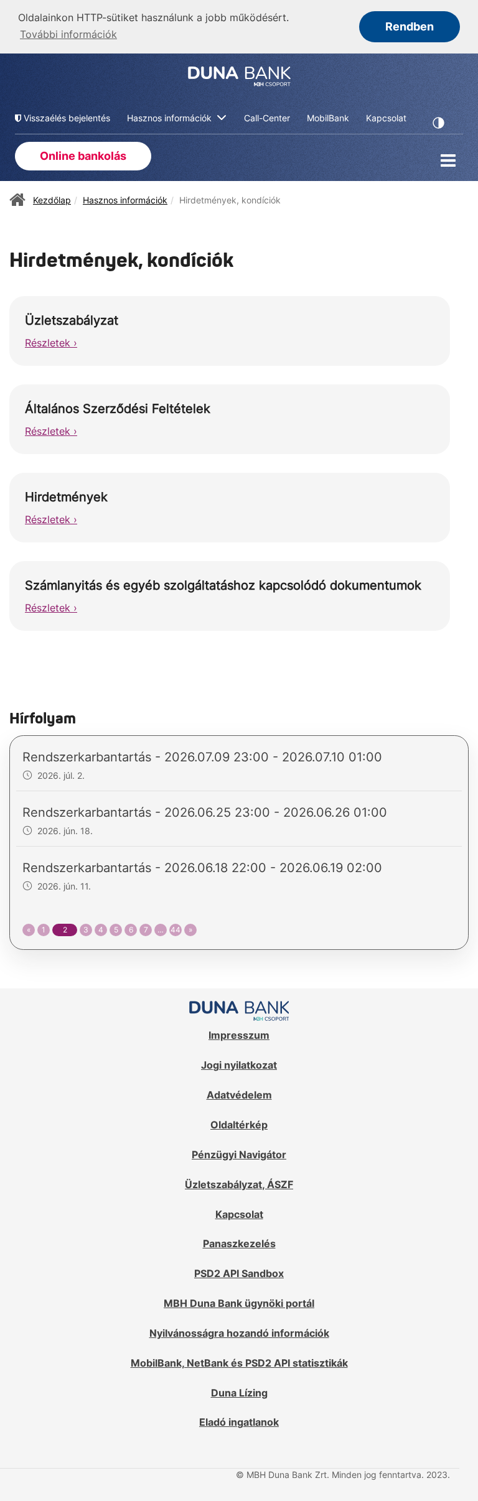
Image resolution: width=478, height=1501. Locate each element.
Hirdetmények (66, 497)
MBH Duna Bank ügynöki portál (239, 1303)
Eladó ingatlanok (239, 1422)
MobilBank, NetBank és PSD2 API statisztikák (239, 1363)
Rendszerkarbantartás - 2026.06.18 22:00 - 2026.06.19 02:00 (202, 867)
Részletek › (51, 343)
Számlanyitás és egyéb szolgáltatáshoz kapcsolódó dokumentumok (223, 585)
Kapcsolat (239, 1214)
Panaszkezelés (239, 1243)
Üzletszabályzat (71, 320)
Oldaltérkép (239, 1124)
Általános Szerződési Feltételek (117, 408)
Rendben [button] (409, 26)
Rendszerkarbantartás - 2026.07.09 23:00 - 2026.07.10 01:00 (202, 757)
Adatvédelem (239, 1095)
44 (175, 929)
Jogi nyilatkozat (239, 1065)
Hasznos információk (125, 200)
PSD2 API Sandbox (239, 1273)
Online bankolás (83, 155)
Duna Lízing (239, 1393)
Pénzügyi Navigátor (239, 1154)
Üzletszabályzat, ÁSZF (239, 1184)
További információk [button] (68, 34)
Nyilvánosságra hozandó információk (239, 1333)
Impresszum (239, 1035)
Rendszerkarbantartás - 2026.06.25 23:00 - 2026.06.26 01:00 (204, 812)
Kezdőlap (52, 200)
